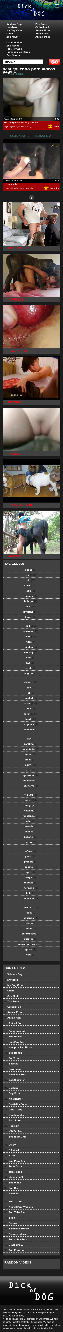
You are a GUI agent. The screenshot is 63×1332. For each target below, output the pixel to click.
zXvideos (11, 27)
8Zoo (9, 1155)
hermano (30, 898)
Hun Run (11, 1125)
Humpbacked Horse (18, 51)
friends (30, 596)
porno (27, 126)
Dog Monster (14, 1115)
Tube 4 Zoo (13, 1171)
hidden (30, 647)
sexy (30, 764)
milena (31, 923)
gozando (30, 775)
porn (30, 800)
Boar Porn (12, 1120)
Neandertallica (15, 1234)
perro (30, 770)
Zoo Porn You (14, 1161)
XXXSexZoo (13, 1131)
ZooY (9, 1217)
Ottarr (10, 1144)
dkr (30, 738)
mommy (30, 652)
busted (30, 698)
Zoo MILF (12, 36)
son (30, 590)
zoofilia (29, 188)
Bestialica (12, 1193)
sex (30, 575)
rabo (30, 821)
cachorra (30, 785)
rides (31, 641)
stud (30, 657)
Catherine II (42, 27)
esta (30, 954)
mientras (31, 907)
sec (31, 687)
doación (30, 826)
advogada (30, 780)
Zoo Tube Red (15, 1212)
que (30, 872)
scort (31, 928)
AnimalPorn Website (18, 1206)
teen (31, 606)
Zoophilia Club (15, 1136)
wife (31, 636)
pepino (30, 866)
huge (30, 617)
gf (30, 692)
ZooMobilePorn (15, 1239)
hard (30, 719)
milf (31, 580)
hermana (31, 887)
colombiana (31, 933)
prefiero (30, 861)
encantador (30, 749)
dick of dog (40, 13)
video (21, 126)
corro (31, 842)
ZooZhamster (14, 1079)
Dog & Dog (13, 1109)
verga (30, 877)
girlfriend (31, 611)
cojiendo (13, 126)
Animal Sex (42, 33)
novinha (30, 810)
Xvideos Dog (14, 24)
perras (22, 188)
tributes (30, 882)
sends (30, 668)
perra (30, 856)
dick (31, 626)
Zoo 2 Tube (13, 1201)
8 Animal (11, 1150)
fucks (30, 585)
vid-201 (30, 794)
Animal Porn (42, 30)
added (30, 569)
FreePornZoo (14, 48)
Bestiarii (11, 1087)
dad (31, 662)
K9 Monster (13, 1098)
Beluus (10, 1223)
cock (30, 703)
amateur (30, 631)
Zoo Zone (41, 24)
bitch (30, 713)
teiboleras (30, 729)
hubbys (30, 601)
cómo (30, 851)
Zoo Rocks (12, 45)
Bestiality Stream (16, 1228)
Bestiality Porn (15, 1074)
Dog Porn (12, 1093)
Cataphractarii (14, 42)
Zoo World (12, 1182)
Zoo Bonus (13, 55)
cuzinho (30, 938)
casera (31, 831)
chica (31, 759)
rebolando (31, 815)
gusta (30, 949)
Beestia (11, 1063)
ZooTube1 (12, 1058)
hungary (31, 805)
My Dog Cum (14, 30)
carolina (30, 743)
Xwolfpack (12, 1069)
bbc (30, 708)
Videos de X (13, 1177)
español (30, 836)
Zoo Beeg (12, 1188)
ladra (31, 912)
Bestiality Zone (15, 1104)
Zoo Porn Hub (14, 1250)
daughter (31, 673)
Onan (9, 33)
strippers (30, 724)
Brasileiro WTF (15, 1244)
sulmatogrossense (31, 944)
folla (30, 893)
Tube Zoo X (13, 1166)
